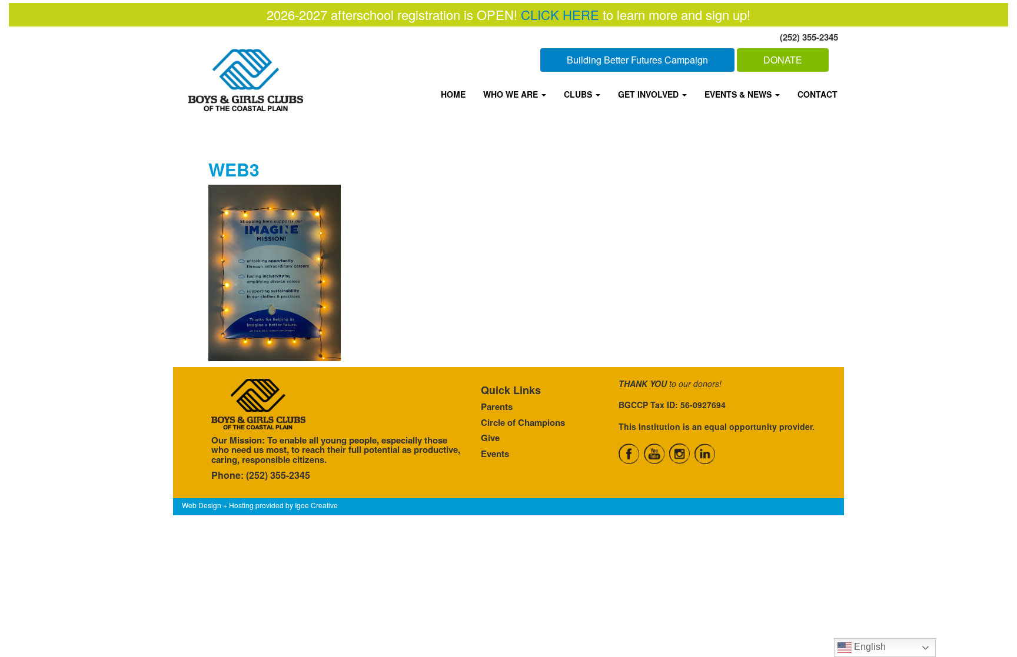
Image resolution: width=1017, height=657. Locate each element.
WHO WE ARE (511, 94)
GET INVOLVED (649, 94)
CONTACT (817, 94)
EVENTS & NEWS (739, 94)
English (869, 647)
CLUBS (579, 94)
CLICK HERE (560, 14)
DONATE (782, 59)
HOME (453, 94)
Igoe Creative (316, 505)
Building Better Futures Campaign (637, 59)
